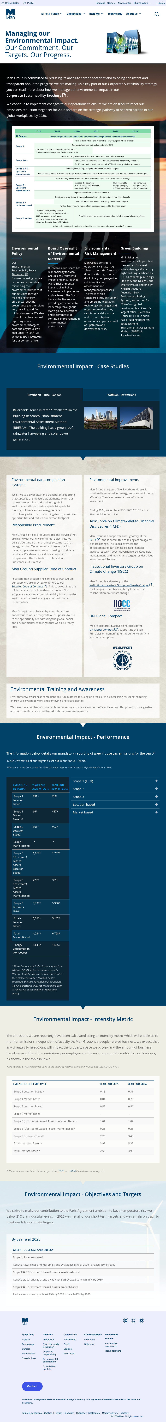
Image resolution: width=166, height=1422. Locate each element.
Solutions (89, 1344)
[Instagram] (132, 1320)
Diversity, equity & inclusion (51, 1345)
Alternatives (70, 1339)
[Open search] (157, 14)
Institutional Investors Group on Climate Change (118, 585)
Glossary (125, 1413)
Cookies (48, 1413)
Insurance (89, 1339)
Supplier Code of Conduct (27, 586)
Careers (111, 3)
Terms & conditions (32, 1413)
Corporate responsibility (49, 1353)
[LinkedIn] (125, 1320)
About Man (48, 1339)
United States (12, 3)
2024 (26, 970)
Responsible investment (111, 1345)
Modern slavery (110, 1413)
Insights (94, 13)
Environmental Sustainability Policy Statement (24, 270)
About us (132, 13)
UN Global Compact (101, 629)
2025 (15, 970)
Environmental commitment (50, 1360)
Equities (68, 1349)
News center (124, 3)
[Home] (10, 14)
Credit (67, 1344)
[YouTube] (140, 1320)
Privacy (59, 1413)
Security (69, 1413)
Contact (100, 3)
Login (162, 3)
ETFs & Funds (50, 13)
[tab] (44, 394)
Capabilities (74, 13)
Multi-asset (69, 1353)
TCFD (92, 540)
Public (30, 3)
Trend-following (113, 1351)
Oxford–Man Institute (49, 1368)
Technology (115, 13)
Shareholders (141, 3)
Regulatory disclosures (88, 1413)
